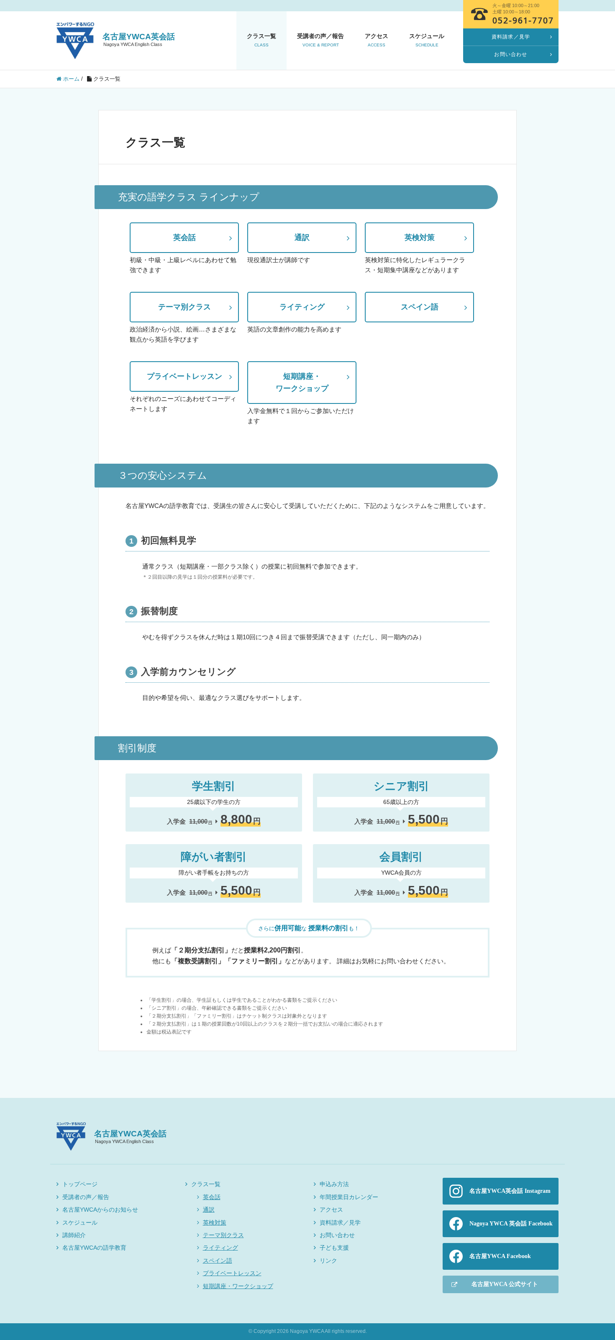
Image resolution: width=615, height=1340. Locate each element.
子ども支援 (334, 1247)
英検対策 (420, 237)
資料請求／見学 (340, 1222)
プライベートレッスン (184, 376)
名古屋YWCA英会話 (138, 39)
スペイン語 (419, 307)
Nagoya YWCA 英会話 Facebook (511, 1223)
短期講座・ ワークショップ (302, 382)
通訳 (302, 237)
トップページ (79, 1184)
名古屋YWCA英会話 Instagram (510, 1191)
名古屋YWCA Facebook (500, 1256)
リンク (328, 1260)
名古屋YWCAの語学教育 (94, 1247)
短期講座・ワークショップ (238, 1286)
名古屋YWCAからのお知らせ (100, 1209)
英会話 (184, 237)
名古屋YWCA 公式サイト (505, 1284)
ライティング (302, 307)
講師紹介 (74, 1235)
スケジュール (426, 40)
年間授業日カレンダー (349, 1197)
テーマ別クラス (184, 307)
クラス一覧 (261, 40)
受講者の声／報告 (320, 40)
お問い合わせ (337, 1235)
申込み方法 (334, 1184)
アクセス (376, 40)
